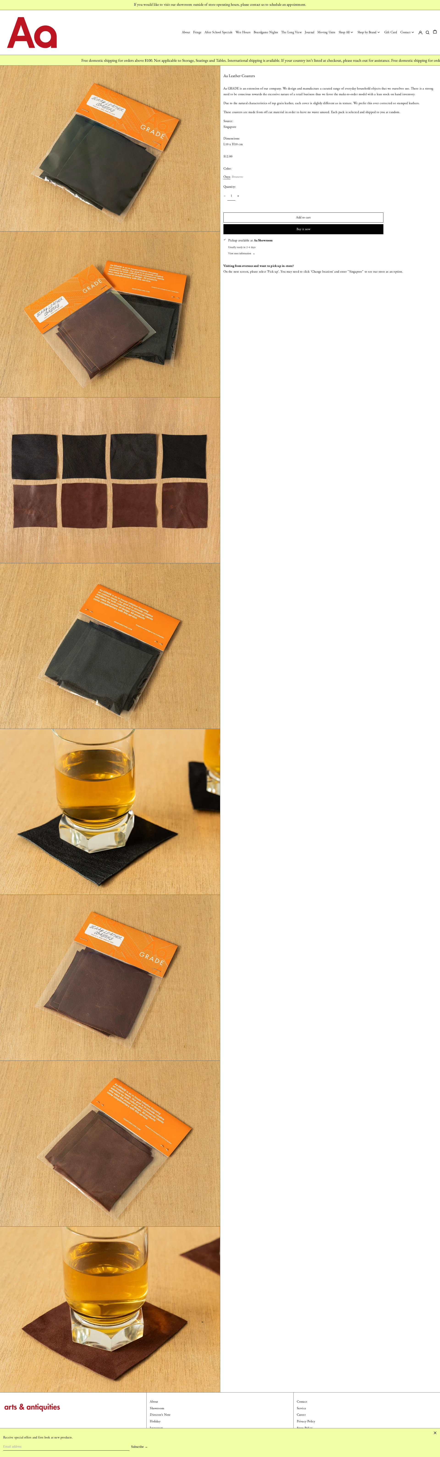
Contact (302, 1402)
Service (301, 1408)
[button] (435, 32)
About (154, 1402)
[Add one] (238, 196)
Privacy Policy (306, 1421)
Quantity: (229, 187)
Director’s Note (160, 1415)
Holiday (155, 1421)
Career (301, 1415)
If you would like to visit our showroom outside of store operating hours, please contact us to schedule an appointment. (220, 4)
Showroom (157, 1408)
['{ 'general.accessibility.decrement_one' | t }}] (225, 196)
